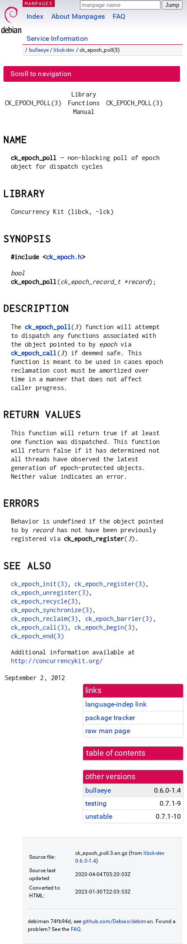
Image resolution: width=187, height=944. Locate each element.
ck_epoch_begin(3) (104, 627)
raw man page (107, 731)
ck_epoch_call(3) (39, 627)
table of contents (116, 753)
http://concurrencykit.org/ (57, 660)
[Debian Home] (11, 17)
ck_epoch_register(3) (109, 583)
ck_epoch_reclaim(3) (44, 618)
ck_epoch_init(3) (39, 583)
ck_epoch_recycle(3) (44, 601)
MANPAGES (39, 3)
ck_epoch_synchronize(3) (51, 610)
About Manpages (78, 16)
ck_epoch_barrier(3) (119, 618)
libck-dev (63, 50)
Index (35, 16)
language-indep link (116, 704)
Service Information (57, 38)
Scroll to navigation (40, 74)
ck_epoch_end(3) (37, 636)
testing (96, 803)
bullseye (39, 50)
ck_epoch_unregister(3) (50, 592)
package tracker (110, 718)
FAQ (119, 16)
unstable (98, 816)
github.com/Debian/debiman (118, 921)
